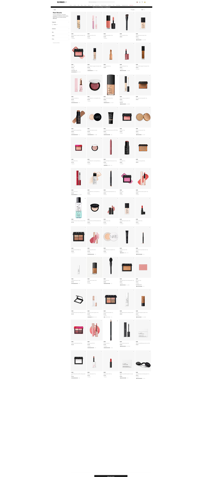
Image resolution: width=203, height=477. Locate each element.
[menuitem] (71, 5)
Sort (142, 9)
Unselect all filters (56, 42)
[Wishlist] (142, 2)
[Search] (89, 2)
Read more (55, 18)
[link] (78, 35)
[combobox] (102, 2)
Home (55, 9)
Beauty (56, 24)
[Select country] (137, 2)
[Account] (140, 2)
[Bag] (145, 2)
